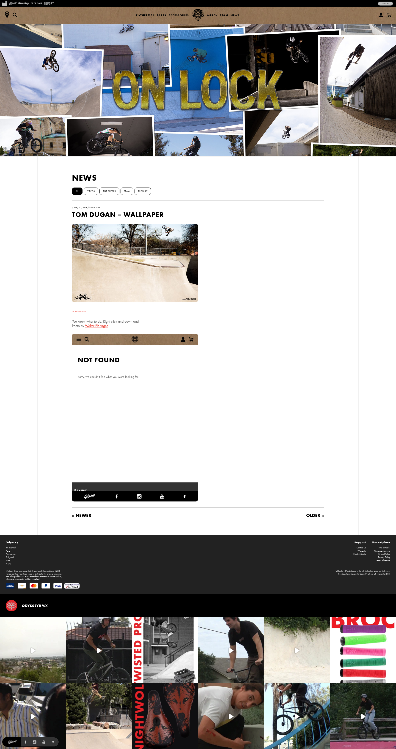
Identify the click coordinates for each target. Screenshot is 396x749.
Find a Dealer (384, 547)
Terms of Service (383, 560)
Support (385, 3)
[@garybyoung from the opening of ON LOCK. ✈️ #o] (99, 650)
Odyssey (12, 542)
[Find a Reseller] (6, 15)
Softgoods (10, 557)
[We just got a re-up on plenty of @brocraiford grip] (363, 650)
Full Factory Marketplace (345, 571)
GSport (361, 573)
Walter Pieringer (96, 326)
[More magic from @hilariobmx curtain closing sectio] (231, 716)
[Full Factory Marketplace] (4, 3)
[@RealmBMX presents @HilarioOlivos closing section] (297, 716)
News (235, 15)
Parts (161, 15)
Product (142, 191)
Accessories (178, 15)
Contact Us (361, 547)
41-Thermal (145, 15)
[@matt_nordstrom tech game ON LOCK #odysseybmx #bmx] (231, 650)
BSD (388, 573)
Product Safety (359, 554)
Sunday (341, 573)
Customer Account (382, 551)
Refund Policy (384, 554)
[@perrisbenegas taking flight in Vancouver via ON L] (363, 716)
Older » (315, 515)
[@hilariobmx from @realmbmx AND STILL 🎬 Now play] (33, 716)
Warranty (362, 551)
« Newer (81, 515)
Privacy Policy (384, 557)
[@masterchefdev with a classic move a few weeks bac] (99, 716)
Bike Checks (109, 191)
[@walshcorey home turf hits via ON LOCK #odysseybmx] (297, 650)
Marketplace (381, 542)
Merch (212, 15)
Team (224, 15)
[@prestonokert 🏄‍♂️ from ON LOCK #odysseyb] (33, 650)
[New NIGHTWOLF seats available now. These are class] (165, 716)
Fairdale (349, 573)
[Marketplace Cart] (389, 15)
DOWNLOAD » (79, 311)
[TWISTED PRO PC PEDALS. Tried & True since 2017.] (165, 650)
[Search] (14, 15)
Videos (91, 191)
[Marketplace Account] (381, 15)
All (77, 191)
